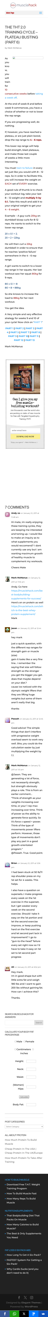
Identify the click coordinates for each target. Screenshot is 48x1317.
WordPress (31, 1306)
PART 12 (18, 340)
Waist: (20, 1077)
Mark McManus (15, 48)
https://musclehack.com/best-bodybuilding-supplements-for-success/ (27, 594)
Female (29, 1041)
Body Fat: (18, 1104)
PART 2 (19, 328)
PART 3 (30, 328)
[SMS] (33, 1314)
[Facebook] (5, 1314)
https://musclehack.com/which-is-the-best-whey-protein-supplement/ (27, 610)
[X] (24, 1314)
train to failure (25, 168)
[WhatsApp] (14, 1314)
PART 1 (9, 328)
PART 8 (35, 332)
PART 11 (34, 336)
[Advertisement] (24, 471)
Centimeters (24, 1049)
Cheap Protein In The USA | (20, 1148)
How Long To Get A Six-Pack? (24, 1255)
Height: (19, 1061)
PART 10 (23, 336)
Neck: (20, 1069)
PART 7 (38, 322)
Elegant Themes (31, 1302)
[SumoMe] (43, 1314)
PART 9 (12, 336)
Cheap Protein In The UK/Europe (24, 1152)
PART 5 (14, 332)
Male (20, 1041)
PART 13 (30, 340)
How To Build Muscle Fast (21, 1193)
